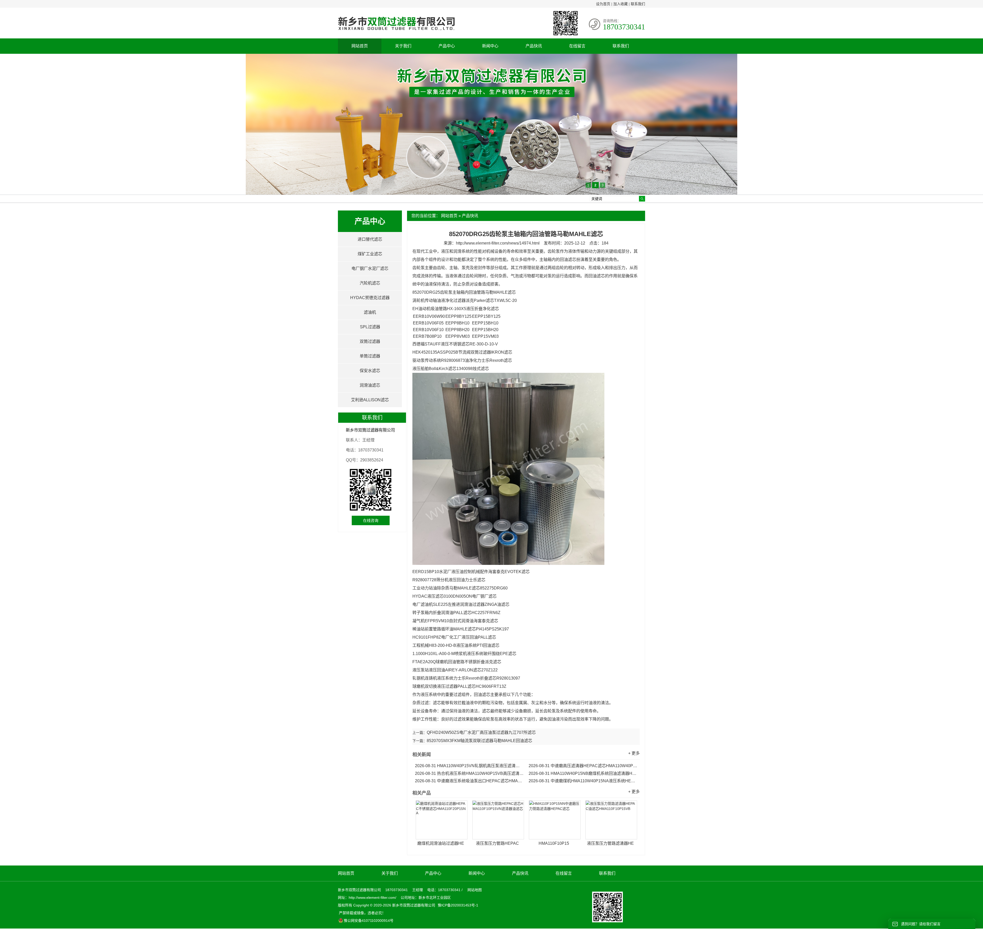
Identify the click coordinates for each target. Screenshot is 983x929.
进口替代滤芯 (370, 239)
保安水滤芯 (370, 370)
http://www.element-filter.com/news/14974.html (498, 243)
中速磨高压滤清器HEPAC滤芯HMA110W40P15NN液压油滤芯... (583, 766)
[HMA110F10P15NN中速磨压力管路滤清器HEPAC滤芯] (555, 819)
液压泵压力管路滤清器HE (610, 843)
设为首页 (603, 4)
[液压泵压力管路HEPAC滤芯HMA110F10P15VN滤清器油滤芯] (498, 819)
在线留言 (577, 46)
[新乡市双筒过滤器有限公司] (396, 33)
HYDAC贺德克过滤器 (370, 297)
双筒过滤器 (370, 341)
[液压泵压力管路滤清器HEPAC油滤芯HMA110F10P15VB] (611, 819)
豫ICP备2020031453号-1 (457, 905)
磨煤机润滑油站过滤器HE (440, 843)
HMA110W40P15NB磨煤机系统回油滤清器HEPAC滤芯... (583, 773)
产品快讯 (534, 46)
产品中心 (447, 46)
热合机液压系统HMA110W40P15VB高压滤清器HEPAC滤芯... (469, 773)
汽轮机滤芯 (370, 283)
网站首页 (359, 46)
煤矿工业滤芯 (370, 254)
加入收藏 (620, 4)
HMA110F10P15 (554, 843)
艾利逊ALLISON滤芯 (370, 400)
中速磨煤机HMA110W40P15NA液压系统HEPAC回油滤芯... (583, 781)
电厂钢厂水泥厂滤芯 (369, 268)
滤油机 (370, 312)
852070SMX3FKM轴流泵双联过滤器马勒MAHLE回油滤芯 (479, 740)
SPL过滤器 (370, 327)
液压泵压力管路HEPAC (497, 843)
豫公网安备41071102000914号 (368, 921)
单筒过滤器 (370, 356)
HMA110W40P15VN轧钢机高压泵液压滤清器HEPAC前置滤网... (469, 766)
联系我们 (638, 4)
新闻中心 (490, 46)
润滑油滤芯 (370, 385)
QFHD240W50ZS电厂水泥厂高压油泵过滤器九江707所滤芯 (481, 732)
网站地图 (474, 890)
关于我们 (403, 46)
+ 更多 (634, 753)
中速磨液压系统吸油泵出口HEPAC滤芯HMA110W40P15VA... (469, 781)
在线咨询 (370, 520)
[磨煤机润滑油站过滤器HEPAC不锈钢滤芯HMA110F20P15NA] (441, 819)
